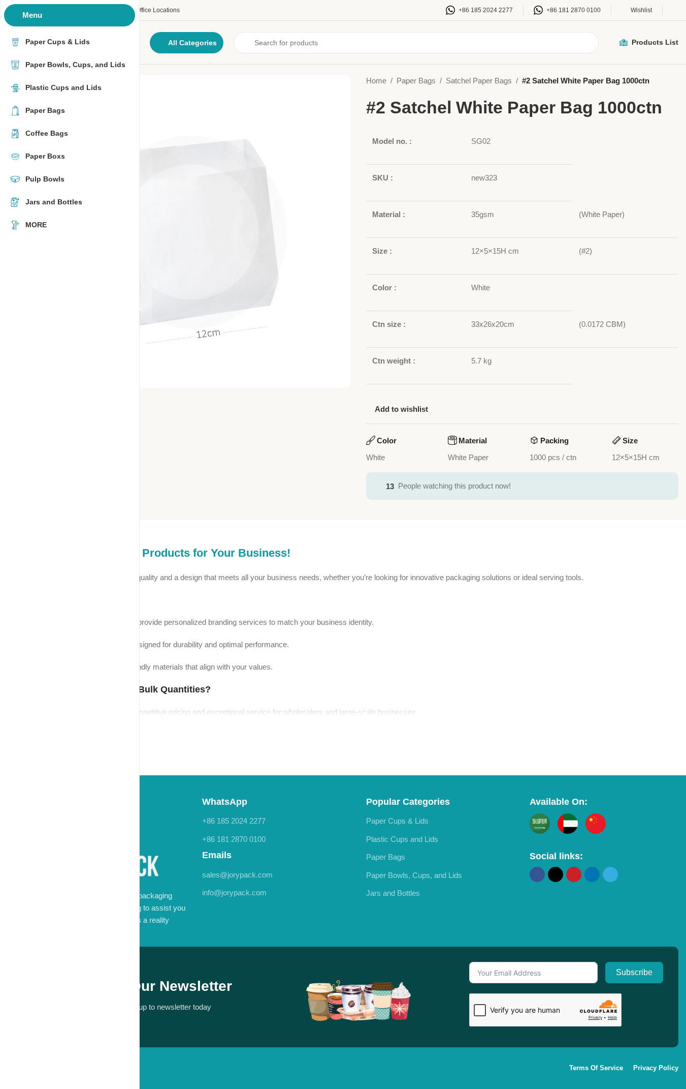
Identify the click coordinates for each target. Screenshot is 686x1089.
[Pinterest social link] (573, 874)
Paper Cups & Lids (397, 820)
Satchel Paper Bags (479, 80)
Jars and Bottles (393, 893)
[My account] (675, 10)
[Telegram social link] (610, 874)
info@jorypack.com (234, 892)
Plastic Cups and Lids (402, 839)
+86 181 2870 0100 (234, 839)
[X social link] (555, 874)
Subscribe (634, 972)
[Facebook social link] (537, 874)
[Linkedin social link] (592, 874)
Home (376, 80)
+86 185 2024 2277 (234, 820)
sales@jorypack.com (237, 874)
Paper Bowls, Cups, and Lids (414, 875)
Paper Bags (416, 80)
